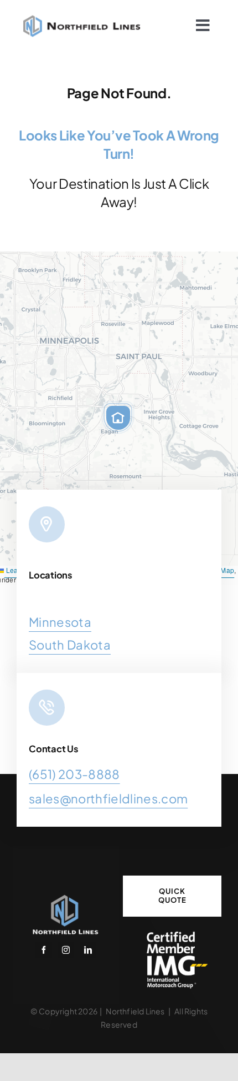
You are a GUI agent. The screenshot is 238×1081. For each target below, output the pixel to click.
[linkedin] (88, 950)
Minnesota (60, 622)
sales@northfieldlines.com (108, 798)
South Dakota (70, 644)
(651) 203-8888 (74, 774)
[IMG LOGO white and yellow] (172, 934)
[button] (118, 417)
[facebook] (43, 950)
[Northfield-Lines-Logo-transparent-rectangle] (66, 897)
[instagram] (66, 950)
